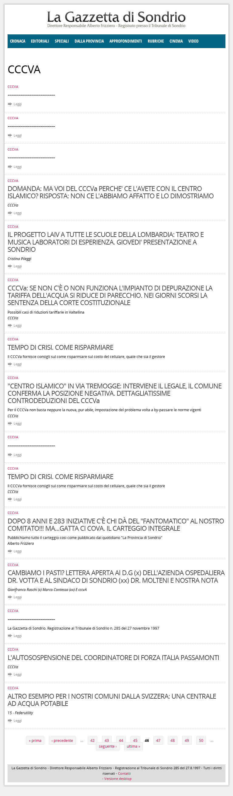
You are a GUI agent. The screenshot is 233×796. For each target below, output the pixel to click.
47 (158, 740)
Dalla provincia (89, 41)
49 (187, 740)
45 (135, 740)
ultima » (133, 746)
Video (193, 41)
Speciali (62, 41)
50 (201, 740)
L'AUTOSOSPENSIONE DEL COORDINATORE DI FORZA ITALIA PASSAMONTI (113, 657)
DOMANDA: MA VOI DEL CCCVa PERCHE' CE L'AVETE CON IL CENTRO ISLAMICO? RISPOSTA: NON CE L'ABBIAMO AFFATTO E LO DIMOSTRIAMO (111, 192)
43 (107, 740)
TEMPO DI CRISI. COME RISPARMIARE (60, 347)
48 (173, 740)
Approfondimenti (126, 41)
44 (121, 740)
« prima (35, 740)
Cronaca (17, 41)
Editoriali (40, 41)
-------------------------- (31, 94)
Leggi (18, 104)
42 (92, 740)
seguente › (108, 746)
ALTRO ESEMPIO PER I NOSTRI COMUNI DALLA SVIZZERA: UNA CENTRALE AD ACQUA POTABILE (112, 699)
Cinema (176, 41)
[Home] (116, 27)
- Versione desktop (116, 778)
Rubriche (156, 41)
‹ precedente (62, 740)
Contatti (124, 773)
